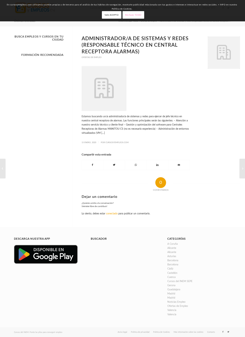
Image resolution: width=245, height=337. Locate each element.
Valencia (171, 310)
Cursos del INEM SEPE (179, 281)
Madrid (171, 293)
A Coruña (172, 244)
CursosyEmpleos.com (117, 142)
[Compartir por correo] (179, 165)
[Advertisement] (38, 112)
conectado (112, 213)
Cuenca (171, 277)
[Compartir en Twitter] (114, 165)
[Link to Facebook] (223, 332)
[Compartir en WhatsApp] (135, 165)
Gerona (171, 285)
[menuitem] (122, 332)
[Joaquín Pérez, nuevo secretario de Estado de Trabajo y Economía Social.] (242, 168)
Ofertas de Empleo (92, 57)
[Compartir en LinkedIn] (157, 165)
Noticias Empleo (176, 302)
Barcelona (172, 260)
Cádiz (170, 269)
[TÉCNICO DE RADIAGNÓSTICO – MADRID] (3, 168)
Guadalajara (173, 289)
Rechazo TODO (133, 15)
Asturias (171, 256)
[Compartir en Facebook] (92, 165)
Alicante (171, 248)
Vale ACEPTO (112, 15)
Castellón (172, 273)
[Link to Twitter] (228, 332)
